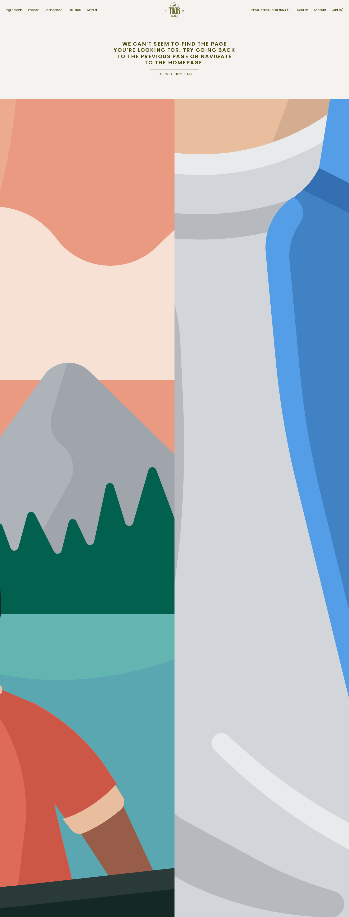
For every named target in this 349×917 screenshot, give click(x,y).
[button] (270, 10)
